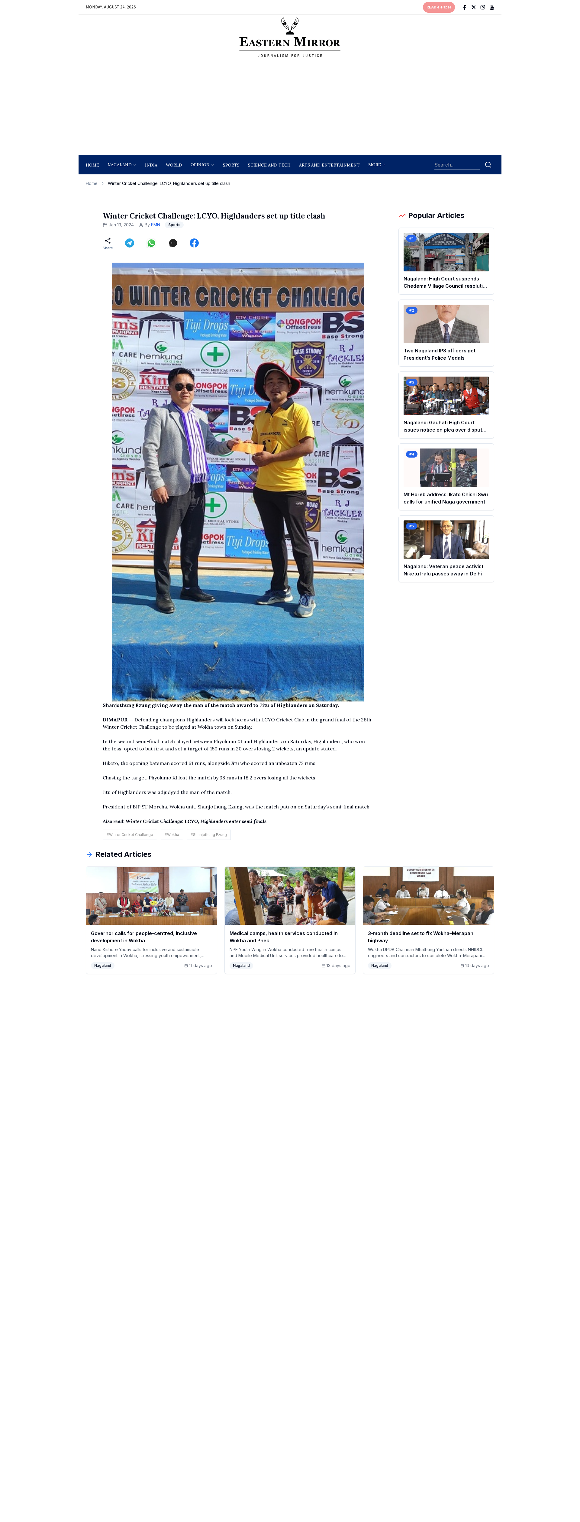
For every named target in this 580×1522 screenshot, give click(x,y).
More (374, 164)
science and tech (269, 165)
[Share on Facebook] (194, 243)
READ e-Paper (439, 7)
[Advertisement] (290, 108)
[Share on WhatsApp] (151, 243)
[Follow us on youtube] (491, 7)
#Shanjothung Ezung (209, 834)
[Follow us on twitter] (473, 7)
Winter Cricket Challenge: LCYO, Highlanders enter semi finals (197, 821)
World (174, 165)
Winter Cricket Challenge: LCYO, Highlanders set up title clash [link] (169, 183)
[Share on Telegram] (129, 243)
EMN (155, 224)
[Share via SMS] (173, 243)
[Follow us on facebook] (464, 7)
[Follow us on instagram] (482, 7)
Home (92, 165)
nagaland (120, 164)
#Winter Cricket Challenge (130, 834)
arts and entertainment (329, 165)
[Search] (488, 165)
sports (231, 165)
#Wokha (172, 834)
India (151, 165)
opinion (200, 164)
